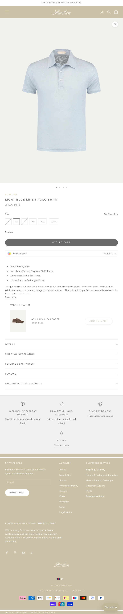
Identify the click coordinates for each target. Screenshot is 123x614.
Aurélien (11, 194)
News (62, 507)
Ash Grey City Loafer (45, 319)
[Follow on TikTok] (31, 552)
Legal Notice (65, 512)
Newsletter (65, 475)
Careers (63, 491)
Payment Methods (95, 496)
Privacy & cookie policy (43, 613)
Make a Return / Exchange (99, 480)
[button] (111, 607)
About (62, 469)
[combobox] (64, 579)
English (76, 591)
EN (62, 579)
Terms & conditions (15, 613)
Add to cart (61, 242)
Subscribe (17, 492)
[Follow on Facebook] (6, 552)
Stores (62, 480)
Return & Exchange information (102, 475)
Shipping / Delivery (95, 469)
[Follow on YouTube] (23, 552)
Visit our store (61, 445)
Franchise (64, 501)
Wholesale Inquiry (68, 485)
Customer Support (95, 485)
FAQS (89, 491)
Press (62, 496)
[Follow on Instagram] (15, 552)
